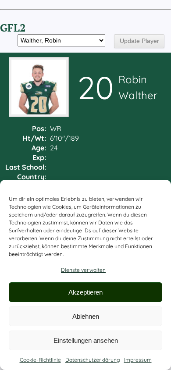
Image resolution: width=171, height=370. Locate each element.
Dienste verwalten (83, 270)
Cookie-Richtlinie (40, 359)
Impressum (138, 359)
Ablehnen (85, 316)
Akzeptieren (85, 292)
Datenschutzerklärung (92, 359)
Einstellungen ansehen (85, 340)
